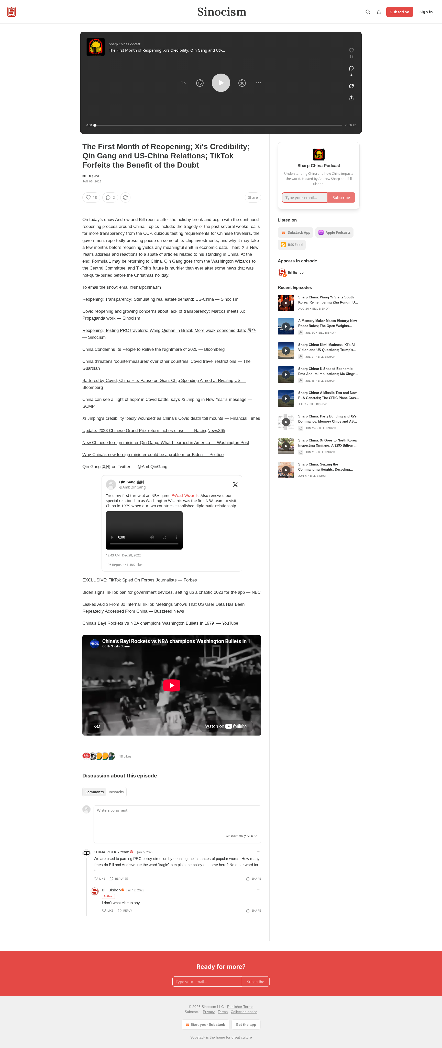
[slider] (218, 125)
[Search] (368, 12)
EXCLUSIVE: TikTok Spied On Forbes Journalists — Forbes (139, 580)
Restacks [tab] (116, 792)
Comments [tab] (94, 792)
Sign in (426, 11)
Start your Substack (208, 1024)
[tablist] (104, 792)
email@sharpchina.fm (140, 287)
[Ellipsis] (259, 852)
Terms (223, 1012)
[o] (286, 303)
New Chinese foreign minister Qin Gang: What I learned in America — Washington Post (165, 442)
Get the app (246, 1024)
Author (108, 896)
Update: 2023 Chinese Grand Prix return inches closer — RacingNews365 (153, 430)
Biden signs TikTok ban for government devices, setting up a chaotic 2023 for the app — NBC (171, 592)
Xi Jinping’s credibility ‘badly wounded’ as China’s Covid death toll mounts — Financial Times (171, 418)
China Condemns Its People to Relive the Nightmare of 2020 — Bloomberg (153, 349)
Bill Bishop (91, 176)
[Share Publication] (379, 12)
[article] (319, 303)
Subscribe (399, 11)
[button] (183, 83)
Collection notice (244, 1012)
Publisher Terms (240, 1007)
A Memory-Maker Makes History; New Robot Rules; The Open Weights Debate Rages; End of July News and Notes (327, 324)
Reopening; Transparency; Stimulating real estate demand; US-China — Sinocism (160, 299)
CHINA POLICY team (111, 851)
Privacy (209, 1012)
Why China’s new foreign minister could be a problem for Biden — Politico (153, 454)
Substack (197, 1037)
